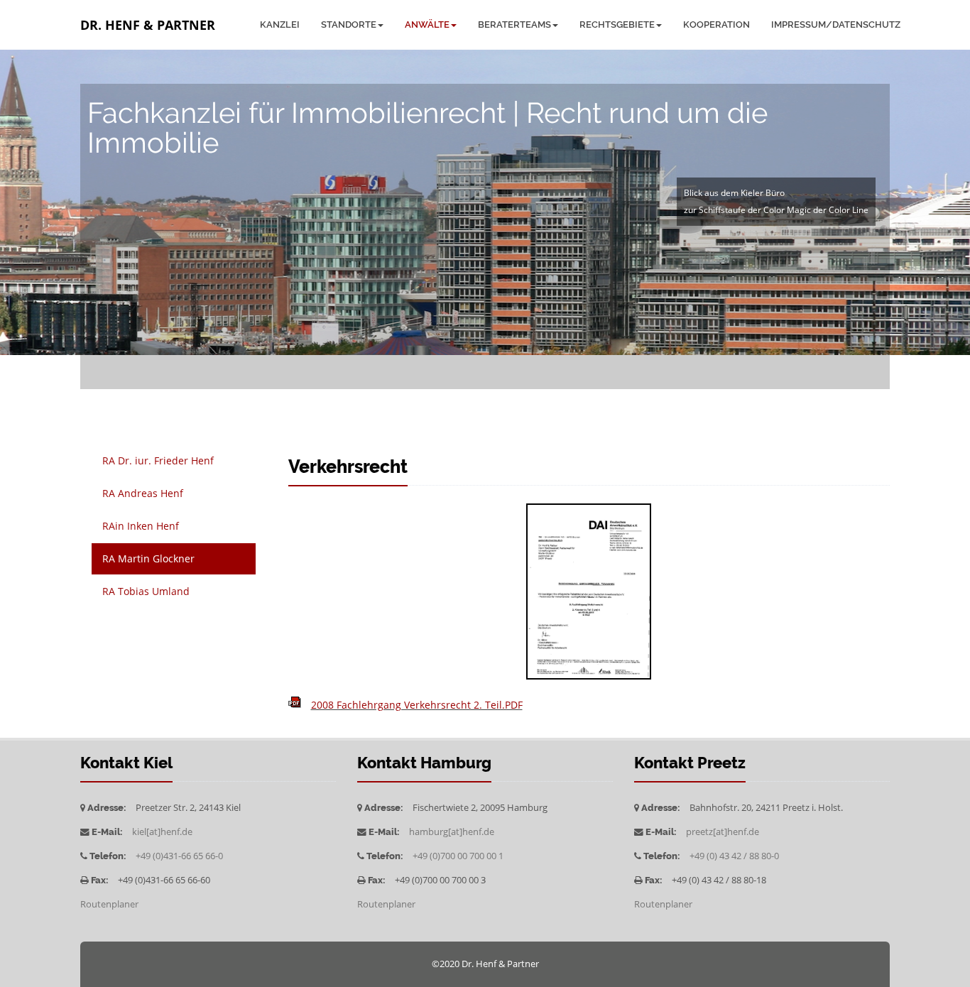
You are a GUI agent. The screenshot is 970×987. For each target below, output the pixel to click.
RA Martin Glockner (148, 558)
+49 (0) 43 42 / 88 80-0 (734, 856)
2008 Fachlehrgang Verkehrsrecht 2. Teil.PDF (417, 704)
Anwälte (427, 24)
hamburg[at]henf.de (451, 832)
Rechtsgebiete (617, 24)
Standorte (348, 24)
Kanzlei (280, 24)
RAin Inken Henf (140, 526)
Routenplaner (109, 904)
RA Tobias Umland (146, 591)
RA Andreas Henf (142, 493)
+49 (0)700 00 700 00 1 (458, 856)
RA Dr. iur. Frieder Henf (158, 460)
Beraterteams (514, 24)
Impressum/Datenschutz (835, 24)
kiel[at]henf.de (162, 832)
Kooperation (716, 24)
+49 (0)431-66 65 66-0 (179, 856)
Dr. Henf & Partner (147, 24)
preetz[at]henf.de (722, 832)
